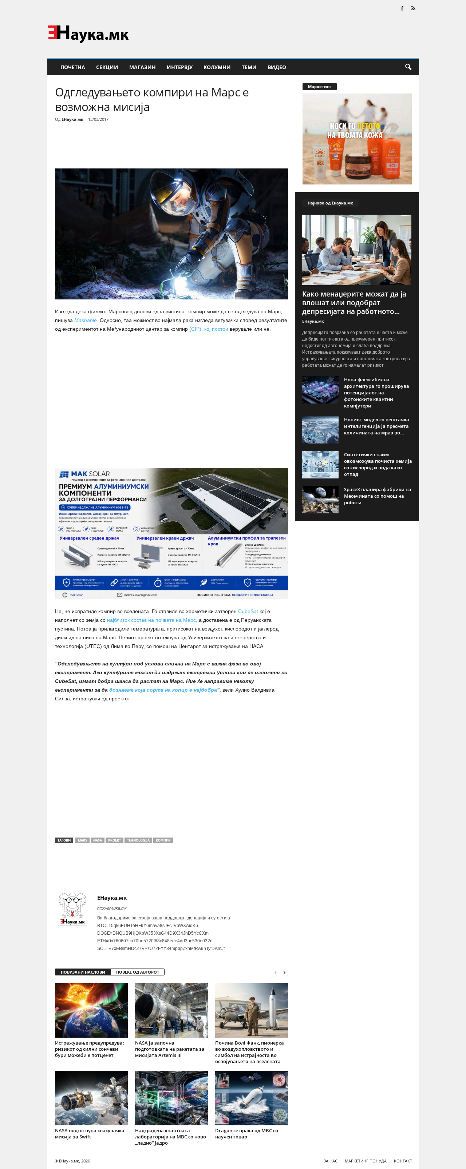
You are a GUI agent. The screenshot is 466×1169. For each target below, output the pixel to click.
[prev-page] (275, 972)
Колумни (217, 67)
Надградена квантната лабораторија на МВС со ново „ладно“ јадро (170, 1136)
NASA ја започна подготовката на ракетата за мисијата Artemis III (170, 1048)
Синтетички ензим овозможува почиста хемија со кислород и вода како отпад (378, 464)
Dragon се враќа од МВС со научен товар (246, 1133)
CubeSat (248, 611)
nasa (97, 840)
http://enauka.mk (112, 908)
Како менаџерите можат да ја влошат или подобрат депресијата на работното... (354, 302)
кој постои (217, 329)
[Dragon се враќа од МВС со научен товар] (251, 1098)
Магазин (142, 67)
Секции (107, 67)
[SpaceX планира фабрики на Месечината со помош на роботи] (320, 499)
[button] (408, 67)
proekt (114, 840)
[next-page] (284, 972)
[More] (122, 150)
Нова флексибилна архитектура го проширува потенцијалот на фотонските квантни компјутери (376, 392)
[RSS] (413, 9)
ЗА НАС (330, 1161)
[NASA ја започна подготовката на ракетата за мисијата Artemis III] (171, 1010)
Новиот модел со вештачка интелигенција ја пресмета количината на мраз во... (376, 426)
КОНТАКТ (403, 1161)
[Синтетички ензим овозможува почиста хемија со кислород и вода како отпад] (320, 464)
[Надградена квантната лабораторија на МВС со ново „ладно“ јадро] (171, 1098)
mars (82, 840)
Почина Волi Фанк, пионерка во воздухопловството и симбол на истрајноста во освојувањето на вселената (249, 1052)
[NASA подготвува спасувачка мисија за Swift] (91, 1098)
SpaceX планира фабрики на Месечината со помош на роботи (377, 496)
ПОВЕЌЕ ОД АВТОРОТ (137, 972)
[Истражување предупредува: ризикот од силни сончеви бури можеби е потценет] (91, 1010)
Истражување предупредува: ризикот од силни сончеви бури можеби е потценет (89, 1048)
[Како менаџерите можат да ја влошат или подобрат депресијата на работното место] (357, 250)
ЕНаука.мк (72, 119)
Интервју (180, 67)
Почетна (72, 67)
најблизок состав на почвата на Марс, (152, 620)
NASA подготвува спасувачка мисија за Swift (90, 1133)
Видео (277, 67)
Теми (249, 67)
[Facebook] (402, 9)
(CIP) (194, 329)
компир (163, 840)
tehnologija (138, 840)
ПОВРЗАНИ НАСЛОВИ (83, 972)
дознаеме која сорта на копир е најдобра (162, 690)
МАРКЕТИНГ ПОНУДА (366, 1161)
